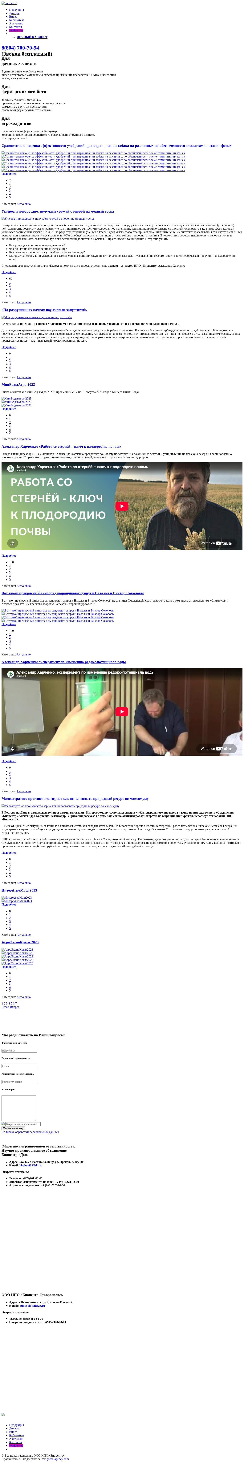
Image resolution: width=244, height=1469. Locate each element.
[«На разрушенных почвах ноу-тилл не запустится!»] (37, 317)
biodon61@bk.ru (30, 1165)
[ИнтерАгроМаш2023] (17, 897)
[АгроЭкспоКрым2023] (17, 949)
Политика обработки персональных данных (30, 1132)
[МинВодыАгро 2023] (16, 398)
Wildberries (16, 30)
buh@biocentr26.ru (32, 1305)
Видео (13, 16)
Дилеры (14, 13)
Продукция (16, 9)
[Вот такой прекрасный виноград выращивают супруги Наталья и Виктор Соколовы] (58, 610)
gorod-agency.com (58, 1459)
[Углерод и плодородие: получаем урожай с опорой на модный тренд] (48, 218)
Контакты (15, 26)
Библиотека (16, 20)
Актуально (16, 23)
